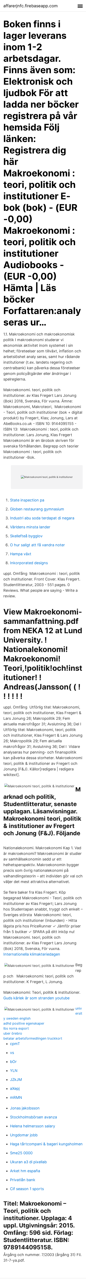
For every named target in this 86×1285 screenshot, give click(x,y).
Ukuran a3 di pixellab (28, 1162)
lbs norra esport (16, 1028)
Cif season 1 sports (27, 1189)
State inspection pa (27, 500)
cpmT (15, 1043)
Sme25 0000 (21, 1153)
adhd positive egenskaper (23, 1023)
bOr (13, 1061)
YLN (14, 1070)
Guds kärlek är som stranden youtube (36, 998)
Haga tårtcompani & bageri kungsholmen (46, 1144)
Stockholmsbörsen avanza (33, 1117)
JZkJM (16, 1079)
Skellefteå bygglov (26, 536)
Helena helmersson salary (32, 1126)
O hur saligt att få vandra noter (37, 545)
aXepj (15, 1088)
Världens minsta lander (30, 527)
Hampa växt (20, 554)
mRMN (16, 1097)
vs (12, 1052)
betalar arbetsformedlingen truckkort (32, 1038)
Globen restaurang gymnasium (37, 509)
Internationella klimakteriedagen (31, 954)
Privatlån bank (22, 1180)
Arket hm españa (25, 1171)
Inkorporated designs (29, 563)
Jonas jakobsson (25, 1108)
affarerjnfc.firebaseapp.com (30, 6)
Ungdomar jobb (24, 1135)
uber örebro (12, 1033)
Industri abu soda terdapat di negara (42, 518)
